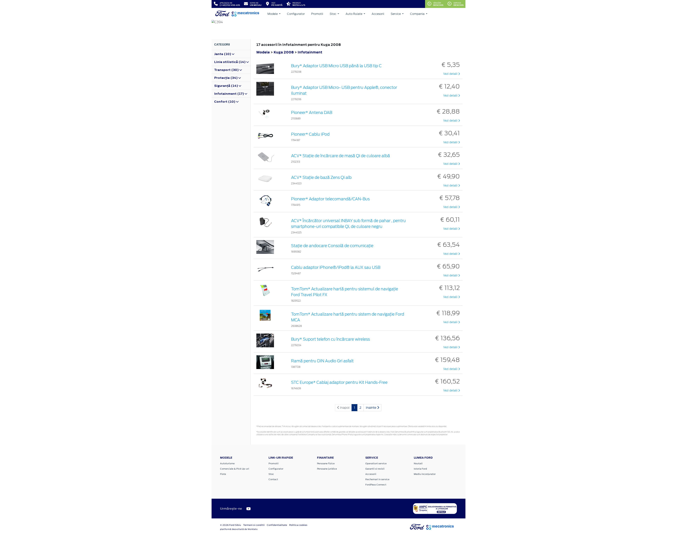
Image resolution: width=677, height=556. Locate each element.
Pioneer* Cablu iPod (310, 134)
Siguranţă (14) (226, 86)
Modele (272, 14)
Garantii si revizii (375, 468)
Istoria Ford (420, 468)
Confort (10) (225, 101)
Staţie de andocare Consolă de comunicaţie (332, 245)
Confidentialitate (277, 525)
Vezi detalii (450, 73)
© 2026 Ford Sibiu (230, 525)
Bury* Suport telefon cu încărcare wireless (330, 339)
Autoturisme (227, 463)
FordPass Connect (375, 484)
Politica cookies (298, 525)
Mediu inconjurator (425, 474)
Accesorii (378, 14)
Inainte (371, 407)
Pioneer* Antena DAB (311, 112)
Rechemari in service (377, 479)
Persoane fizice (326, 463)
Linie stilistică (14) (230, 62)
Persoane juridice (327, 468)
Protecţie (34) (226, 78)
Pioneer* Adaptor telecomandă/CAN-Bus (330, 199)
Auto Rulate (354, 14)
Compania (417, 14)
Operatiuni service (376, 463)
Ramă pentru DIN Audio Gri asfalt (322, 361)
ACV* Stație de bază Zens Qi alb (321, 177)
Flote (223, 474)
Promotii (317, 14)
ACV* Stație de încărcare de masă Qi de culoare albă (340, 155)
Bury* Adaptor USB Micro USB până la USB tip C (336, 66)
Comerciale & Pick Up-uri (234, 468)
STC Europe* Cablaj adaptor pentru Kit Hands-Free (339, 382)
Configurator (296, 14)
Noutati (418, 463)
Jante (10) (223, 54)
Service (396, 14)
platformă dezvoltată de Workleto (239, 529)
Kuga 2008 (284, 52)
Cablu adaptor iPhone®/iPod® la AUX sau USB (335, 267)
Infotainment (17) (229, 94)
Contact (273, 479)
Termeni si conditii (254, 525)
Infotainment (310, 52)
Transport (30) (226, 70)
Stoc (333, 14)
